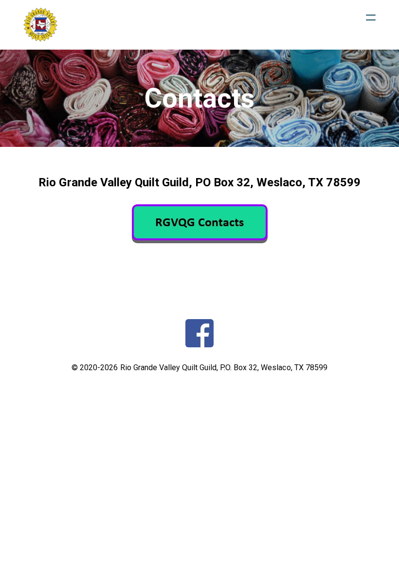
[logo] (40, 25)
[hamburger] (370, 17)
